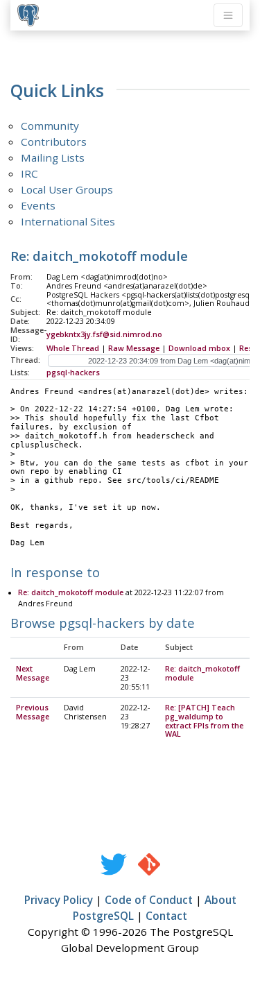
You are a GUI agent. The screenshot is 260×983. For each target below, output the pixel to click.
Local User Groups (67, 189)
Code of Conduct (149, 900)
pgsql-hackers (73, 372)
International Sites (68, 221)
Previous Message (32, 712)
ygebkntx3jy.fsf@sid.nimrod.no (104, 334)
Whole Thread (72, 348)
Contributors (54, 141)
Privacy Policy (58, 900)
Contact (166, 916)
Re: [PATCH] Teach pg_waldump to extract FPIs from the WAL (204, 721)
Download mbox (199, 348)
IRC (29, 173)
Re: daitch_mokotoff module (70, 592)
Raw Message (133, 348)
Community (50, 126)
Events (38, 205)
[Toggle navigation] (228, 15)
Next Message (32, 673)
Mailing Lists (53, 157)
